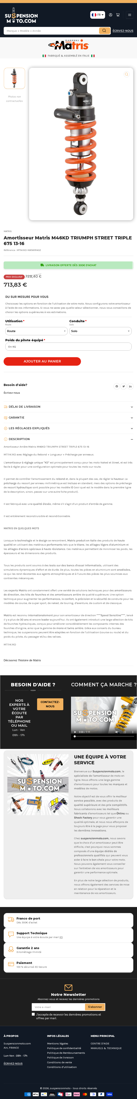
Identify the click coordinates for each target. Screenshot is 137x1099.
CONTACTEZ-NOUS (50, 704)
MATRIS (8, 231)
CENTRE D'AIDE (100, 1043)
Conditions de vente (59, 1062)
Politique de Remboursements (66, 1052)
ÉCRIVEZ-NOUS (123, 31)
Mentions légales (57, 1043)
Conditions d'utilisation (62, 1067)
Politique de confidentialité (64, 1048)
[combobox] (57, 31)
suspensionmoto (60, 1088)
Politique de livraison (60, 1057)
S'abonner (95, 1007)
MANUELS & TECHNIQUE (106, 1048)
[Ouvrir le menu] (129, 15)
